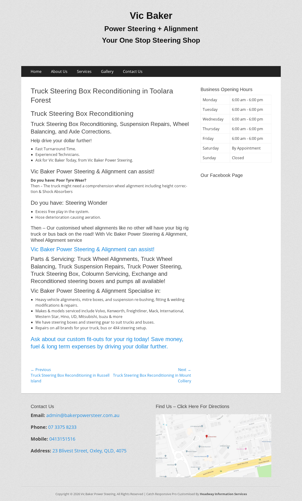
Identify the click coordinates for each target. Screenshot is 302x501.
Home (36, 71)
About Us (59, 71)
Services (84, 71)
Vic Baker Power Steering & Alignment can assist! (93, 249)
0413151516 (62, 439)
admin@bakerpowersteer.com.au (82, 415)
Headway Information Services (223, 494)
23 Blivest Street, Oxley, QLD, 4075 (89, 450)
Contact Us (133, 71)
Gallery (107, 71)
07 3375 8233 (62, 427)
